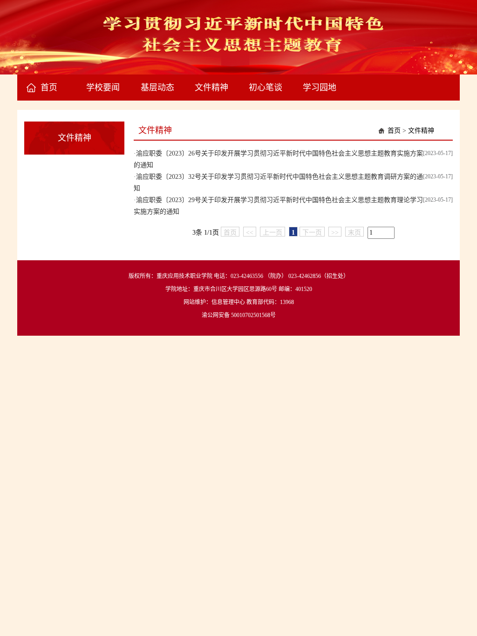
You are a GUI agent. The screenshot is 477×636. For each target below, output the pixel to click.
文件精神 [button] (211, 87)
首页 (394, 130)
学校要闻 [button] (103, 87)
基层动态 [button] (157, 87)
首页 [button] (49, 87)
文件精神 (421, 130)
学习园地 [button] (319, 87)
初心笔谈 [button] (265, 87)
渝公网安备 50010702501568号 (239, 315)
